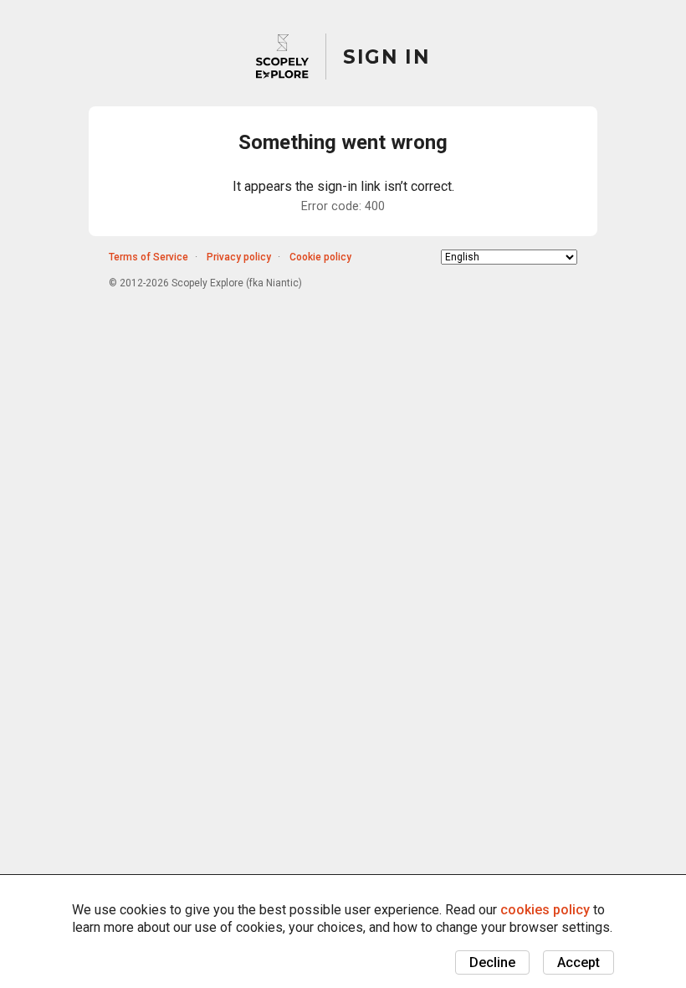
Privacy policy (239, 257)
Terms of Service (148, 257)
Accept (578, 962)
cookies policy (545, 910)
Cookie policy (320, 257)
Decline (492, 962)
